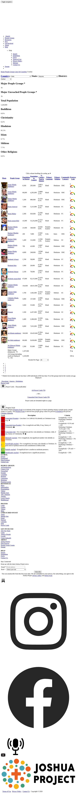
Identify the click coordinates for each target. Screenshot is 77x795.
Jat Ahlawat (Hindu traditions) (14, 346)
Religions (4, 480)
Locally (3, 536)
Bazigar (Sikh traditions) (12, 240)
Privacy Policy (17, 61)
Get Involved (9, 43)
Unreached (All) (10, 432)
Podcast (3, 520)
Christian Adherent (7, 413)
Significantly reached (12, 452)
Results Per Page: (34, 360)
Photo (4, 178)
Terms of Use (17, 59)
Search (7, 36)
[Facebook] (38, 735)
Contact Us (16, 65)
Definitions (16, 56)
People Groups (9, 38)
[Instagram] (38, 658)
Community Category (65, 178)
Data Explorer (5, 460)
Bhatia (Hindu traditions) (12, 252)
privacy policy (37, 575)
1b (2, 426)
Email (3, 518)
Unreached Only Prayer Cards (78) (38, 397)
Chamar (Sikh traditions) (12, 293)
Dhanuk (10, 312)
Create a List (5, 469)
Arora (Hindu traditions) (12, 192)
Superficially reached (12, 444)
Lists (16, 72)
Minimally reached (11, 438)
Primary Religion (57, 178)
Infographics (5, 487)
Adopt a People (6, 534)
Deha (9, 305)
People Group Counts (8, 545)
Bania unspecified (13, 221)
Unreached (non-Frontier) (13, 425)
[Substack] (3, 582)
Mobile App (4, 516)
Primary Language (49, 178)
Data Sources (5, 543)
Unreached (4, 471)
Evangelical (59, 411)
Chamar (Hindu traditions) (13, 285)
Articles (3, 496)
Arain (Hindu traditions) (12, 185)
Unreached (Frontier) (12, 418)
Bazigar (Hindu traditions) (13, 228)
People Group (15, 178)
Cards (3, 505)
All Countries (22, 72)
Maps (2, 485)
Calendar (4, 522)
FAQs (15, 57)
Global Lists (5, 462)
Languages (4, 478)
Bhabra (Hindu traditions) (12, 246)
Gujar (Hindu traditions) (12, 326)
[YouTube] (3, 757)
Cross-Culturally (6, 538)
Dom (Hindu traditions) (12, 319)
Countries (4, 475)
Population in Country (34, 178)
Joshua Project (5, 542)
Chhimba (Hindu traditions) (13, 299)
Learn (3, 532)
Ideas (2, 511)
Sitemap (15, 63)
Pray (6, 41)
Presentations (5, 489)
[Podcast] (16, 757)
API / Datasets (5, 494)
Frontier (3, 473)
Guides (3, 507)
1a (2, 419)
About (7, 45)
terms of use (48, 575)
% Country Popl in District (41, 178)
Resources (8, 40)
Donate (7, 66)
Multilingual (5, 500)
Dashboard (4, 458)
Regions (3, 476)
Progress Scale (73, 178)
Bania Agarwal (12, 207)
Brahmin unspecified (14, 279)
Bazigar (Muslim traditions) (13, 234)
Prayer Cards (5, 525)
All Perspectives (6, 467)
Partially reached (10, 449)
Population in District (26, 178)
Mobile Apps (5, 493)
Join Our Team (5, 531)
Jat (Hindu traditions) (14, 333)
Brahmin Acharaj (13, 259)
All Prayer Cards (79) (38, 390)
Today (3, 514)
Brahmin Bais (12, 265)
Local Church (5, 498)
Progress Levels (6, 482)
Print (2, 523)
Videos (3, 491)
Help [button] (6, 47)
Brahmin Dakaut (13, 272)
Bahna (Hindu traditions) (12, 199)
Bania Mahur (12, 214)
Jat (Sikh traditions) (14, 340)
